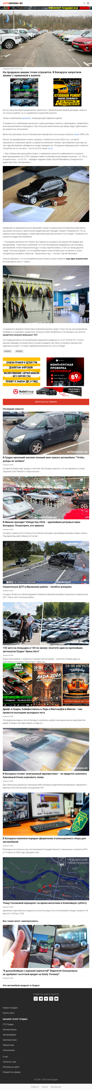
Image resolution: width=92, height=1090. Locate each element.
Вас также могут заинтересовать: (20, 921)
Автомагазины (10, 1029)
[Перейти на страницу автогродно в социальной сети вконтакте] (46, 999)
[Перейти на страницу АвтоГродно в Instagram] (36, 999)
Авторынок (56, 1087)
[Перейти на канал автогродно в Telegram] (41, 999)
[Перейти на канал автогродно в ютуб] (56, 999)
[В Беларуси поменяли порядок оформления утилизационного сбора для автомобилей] (46, 814)
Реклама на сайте (11, 1067)
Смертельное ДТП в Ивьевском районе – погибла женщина (37, 586)
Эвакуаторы (8, 1045)
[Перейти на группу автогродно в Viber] (51, 999)
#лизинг (7, 351)
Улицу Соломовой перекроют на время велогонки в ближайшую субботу (45, 903)
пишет (77, 134)
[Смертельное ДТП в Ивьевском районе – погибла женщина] (46, 562)
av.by (50, 148)
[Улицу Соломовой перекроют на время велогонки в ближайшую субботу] (46, 878)
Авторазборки (9, 1034)
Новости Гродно (10, 1008)
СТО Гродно (8, 1024)
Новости (35, 1087)
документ (26, 118)
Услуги (45, 1087)
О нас (5, 1056)
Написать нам (9, 1062)
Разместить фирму (12, 1072)
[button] (84, 3)
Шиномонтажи (10, 1040)
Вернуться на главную (46, 402)
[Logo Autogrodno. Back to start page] (13, 3)
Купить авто (8, 1013)
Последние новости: (13, 409)
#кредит (19, 351)
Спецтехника (9, 1050)
